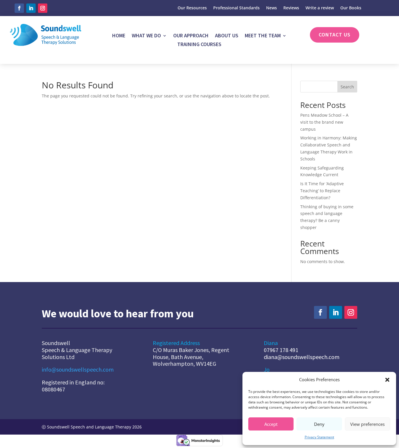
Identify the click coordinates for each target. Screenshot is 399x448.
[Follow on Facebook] (19, 8)
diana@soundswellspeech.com (301, 356)
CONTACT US (335, 34)
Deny (319, 424)
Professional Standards (236, 8)
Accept (270, 424)
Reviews (291, 8)
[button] (387, 380)
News (271, 8)
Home (118, 36)
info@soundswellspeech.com (78, 369)
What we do (146, 36)
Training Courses (199, 45)
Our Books (350, 8)
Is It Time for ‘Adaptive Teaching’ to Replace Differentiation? (322, 190)
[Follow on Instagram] (42, 8)
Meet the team (263, 36)
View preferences (367, 424)
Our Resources (192, 8)
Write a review (320, 8)
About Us (226, 36)
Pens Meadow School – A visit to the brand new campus (324, 122)
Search (347, 87)
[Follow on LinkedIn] (31, 8)
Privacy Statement (319, 437)
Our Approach (191, 36)
